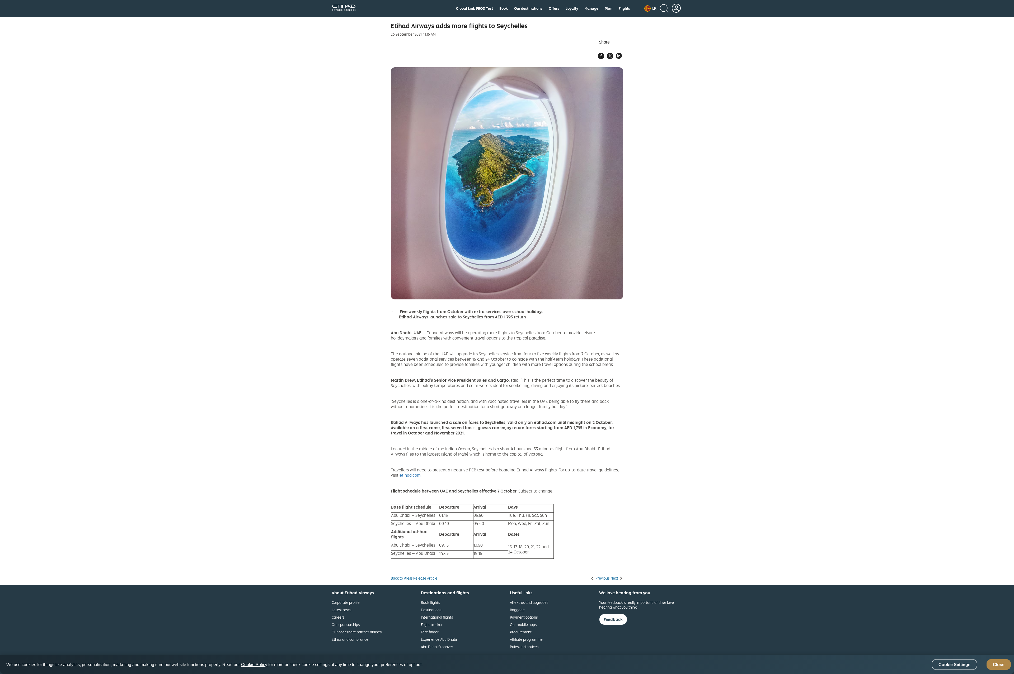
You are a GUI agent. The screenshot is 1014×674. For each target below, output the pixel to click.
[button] (650, 8)
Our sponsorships (346, 624)
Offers (554, 8)
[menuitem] (474, 8)
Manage (591, 8)
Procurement (521, 631)
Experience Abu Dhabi (439, 639)
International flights (437, 617)
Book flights (430, 602)
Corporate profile (346, 602)
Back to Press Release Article (414, 578)
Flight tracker (432, 624)
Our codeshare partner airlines (357, 631)
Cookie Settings (954, 664)
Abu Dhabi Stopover (437, 646)
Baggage (517, 609)
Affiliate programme (526, 639)
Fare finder (430, 631)
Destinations (431, 609)
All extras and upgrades (529, 602)
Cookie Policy (254, 664)
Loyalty (572, 8)
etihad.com (410, 475)
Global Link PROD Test (474, 8)
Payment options (524, 617)
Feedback (613, 619)
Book (503, 8)
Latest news (341, 609)
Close (998, 664)
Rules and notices (524, 646)
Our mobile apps (523, 624)
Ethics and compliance (350, 639)
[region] (507, 664)
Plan (608, 8)
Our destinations (528, 8)
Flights (624, 8)
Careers (338, 617)
